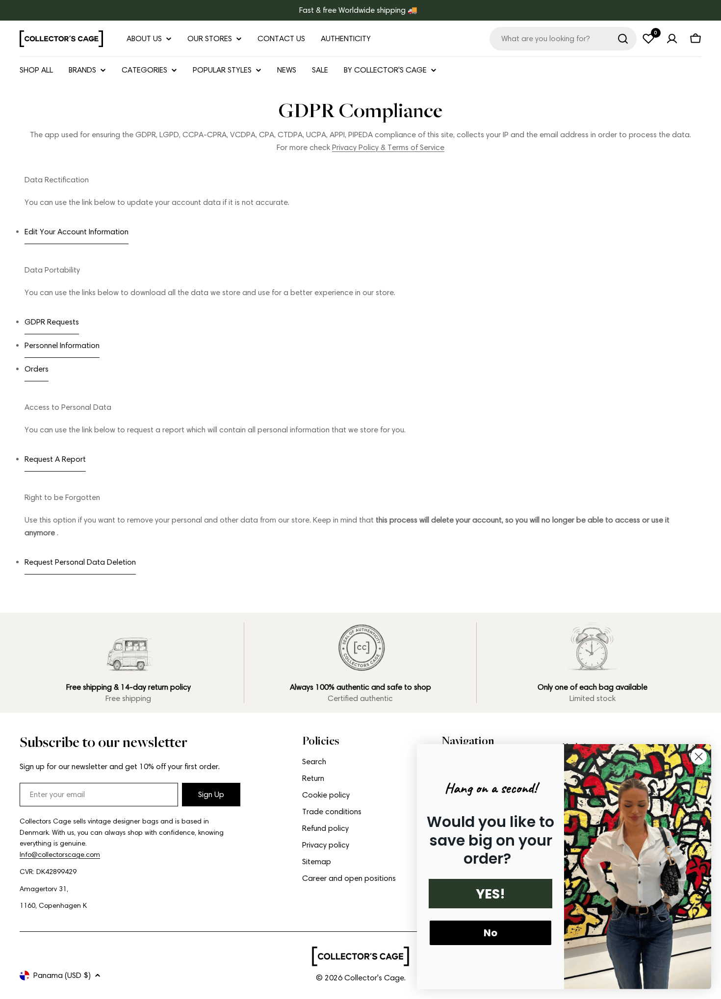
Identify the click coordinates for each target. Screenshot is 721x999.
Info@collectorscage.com (60, 854)
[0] (648, 39)
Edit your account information (77, 231)
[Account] (672, 39)
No (490, 933)
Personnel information (62, 345)
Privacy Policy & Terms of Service (388, 147)
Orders (37, 369)
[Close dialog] (698, 756)
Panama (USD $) (62, 975)
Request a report (55, 459)
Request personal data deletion (80, 562)
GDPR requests (52, 321)
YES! (490, 894)
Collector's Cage (374, 977)
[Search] (623, 39)
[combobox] (563, 38)
